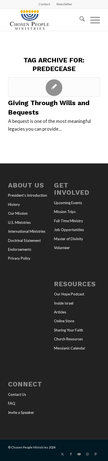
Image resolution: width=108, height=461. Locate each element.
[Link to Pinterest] (96, 454)
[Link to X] (62, 454)
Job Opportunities (69, 229)
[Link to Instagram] (87, 454)
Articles (60, 312)
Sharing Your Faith (68, 330)
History (14, 204)
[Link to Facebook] (71, 454)
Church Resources (68, 339)
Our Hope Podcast (69, 294)
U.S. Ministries (19, 222)
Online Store (64, 321)
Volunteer (62, 247)
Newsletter (64, 4)
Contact (44, 4)
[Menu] (92, 20)
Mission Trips (65, 211)
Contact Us (17, 394)
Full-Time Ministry (68, 221)
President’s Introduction (27, 195)
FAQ (11, 403)
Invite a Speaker (21, 412)
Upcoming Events (68, 203)
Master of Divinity (68, 239)
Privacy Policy (19, 258)
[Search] (79, 20)
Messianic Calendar (69, 348)
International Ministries (26, 231)
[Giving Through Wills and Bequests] (54, 87)
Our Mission (18, 213)
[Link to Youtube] (79, 454)
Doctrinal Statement (24, 240)
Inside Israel (63, 303)
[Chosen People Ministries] (44, 20)
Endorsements (19, 249)
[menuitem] (44, 4)
